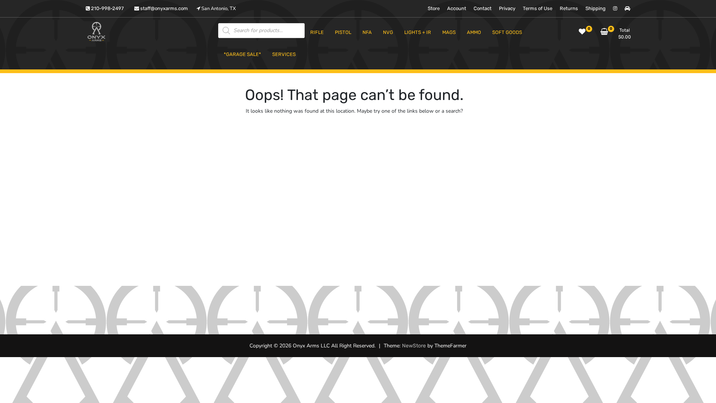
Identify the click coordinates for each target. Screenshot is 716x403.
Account (456, 8)
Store (434, 8)
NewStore (414, 346)
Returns (569, 8)
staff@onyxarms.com (163, 8)
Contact (483, 8)
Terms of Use (537, 8)
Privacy (507, 8)
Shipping (595, 8)
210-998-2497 (107, 8)
